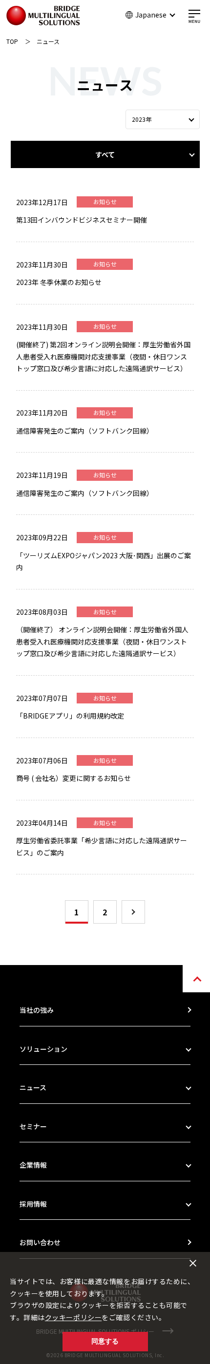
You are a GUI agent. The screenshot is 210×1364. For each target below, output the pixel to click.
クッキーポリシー (73, 1317)
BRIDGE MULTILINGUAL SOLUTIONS (43, 15)
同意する (105, 1341)
